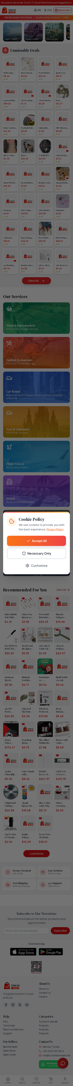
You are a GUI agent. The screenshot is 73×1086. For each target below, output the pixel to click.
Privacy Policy (55, 529)
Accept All (39, 541)
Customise (39, 565)
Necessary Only (39, 553)
